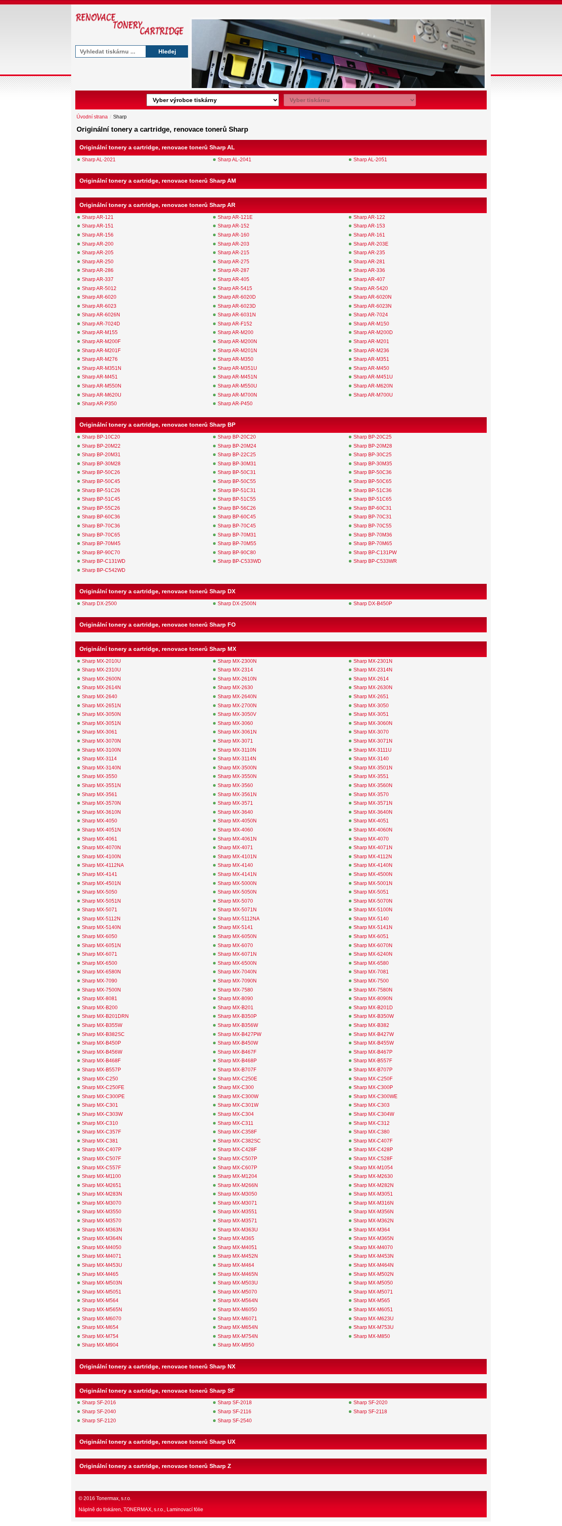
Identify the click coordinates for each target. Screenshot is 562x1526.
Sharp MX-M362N (373, 1221)
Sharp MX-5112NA (239, 919)
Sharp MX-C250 (100, 1079)
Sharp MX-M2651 (101, 1185)
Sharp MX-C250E (237, 1079)
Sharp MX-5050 (99, 892)
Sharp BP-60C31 (372, 508)
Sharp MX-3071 (235, 741)
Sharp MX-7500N (101, 990)
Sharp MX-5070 (235, 901)
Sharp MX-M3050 (237, 1194)
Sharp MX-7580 (235, 990)
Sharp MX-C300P (373, 1087)
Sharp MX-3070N (101, 741)
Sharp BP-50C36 (372, 472)
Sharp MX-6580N (101, 972)
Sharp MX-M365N (373, 1238)
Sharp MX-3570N (101, 803)
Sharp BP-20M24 (237, 446)
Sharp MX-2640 (99, 696)
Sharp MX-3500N (237, 768)
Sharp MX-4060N (372, 830)
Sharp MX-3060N (372, 723)
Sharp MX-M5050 (373, 1283)
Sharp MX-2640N (237, 696)
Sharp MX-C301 (100, 1105)
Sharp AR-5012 (99, 288)
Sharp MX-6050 (99, 936)
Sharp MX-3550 (99, 776)
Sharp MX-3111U (372, 750)
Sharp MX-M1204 (237, 1176)
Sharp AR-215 (233, 252)
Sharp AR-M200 (235, 332)
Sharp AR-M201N (237, 350)
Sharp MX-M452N (238, 1256)
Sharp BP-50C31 (237, 472)
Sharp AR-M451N (237, 377)
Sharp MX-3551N (101, 785)
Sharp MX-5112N (101, 919)
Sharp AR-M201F (101, 350)
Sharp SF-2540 (235, 1421)
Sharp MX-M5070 (237, 1292)
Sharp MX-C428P (373, 1149)
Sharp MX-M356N (373, 1212)
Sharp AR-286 (98, 270)
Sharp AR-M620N (373, 386)
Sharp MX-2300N (237, 661)
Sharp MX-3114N (237, 759)
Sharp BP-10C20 (101, 437)
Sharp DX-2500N (237, 603)
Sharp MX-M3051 (373, 1194)
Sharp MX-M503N (102, 1283)
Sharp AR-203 (233, 244)
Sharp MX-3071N (372, 741)
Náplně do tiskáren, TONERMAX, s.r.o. (121, 1509)
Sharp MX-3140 (371, 759)
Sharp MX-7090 (99, 981)
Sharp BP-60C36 (101, 517)
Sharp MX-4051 (371, 821)
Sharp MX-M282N (373, 1185)
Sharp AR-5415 (235, 288)
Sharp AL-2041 (234, 160)
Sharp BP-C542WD (103, 570)
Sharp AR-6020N (372, 297)
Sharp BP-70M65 (372, 543)
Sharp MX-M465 (100, 1274)
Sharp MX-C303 (371, 1105)
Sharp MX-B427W (373, 1034)
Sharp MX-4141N (237, 874)
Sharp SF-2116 (234, 1412)
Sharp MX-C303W (102, 1114)
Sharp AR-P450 (235, 403)
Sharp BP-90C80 (237, 552)
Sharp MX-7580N (372, 990)
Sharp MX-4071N (372, 847)
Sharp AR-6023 (99, 306)
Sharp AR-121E (235, 217)
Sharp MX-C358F (237, 1132)
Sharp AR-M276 (100, 359)
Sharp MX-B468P (237, 1061)
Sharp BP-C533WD (239, 561)
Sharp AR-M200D (373, 332)
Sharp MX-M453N (373, 1256)
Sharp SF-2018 (235, 1402)
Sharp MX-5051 (371, 892)
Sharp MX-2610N (237, 679)
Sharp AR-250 (98, 262)
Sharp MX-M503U (238, 1283)
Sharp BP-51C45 (101, 499)
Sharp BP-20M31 (101, 455)
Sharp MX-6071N (237, 954)
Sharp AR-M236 (371, 350)
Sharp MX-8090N (372, 998)
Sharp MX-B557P (101, 1070)
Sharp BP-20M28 (372, 446)
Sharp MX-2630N (372, 687)
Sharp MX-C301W (238, 1105)
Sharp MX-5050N (237, 892)
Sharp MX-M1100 (101, 1176)
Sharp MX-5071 (99, 910)
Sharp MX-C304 (236, 1114)
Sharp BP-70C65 (101, 535)
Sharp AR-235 (369, 252)
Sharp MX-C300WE (375, 1096)
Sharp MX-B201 (235, 1007)
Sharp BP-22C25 (237, 455)
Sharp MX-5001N (372, 883)
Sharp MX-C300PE (103, 1096)
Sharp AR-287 (233, 270)
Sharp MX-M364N (102, 1238)
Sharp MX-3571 (235, 803)
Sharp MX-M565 (371, 1300)
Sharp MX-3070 (371, 732)
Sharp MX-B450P (101, 1043)
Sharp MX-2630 (235, 687)
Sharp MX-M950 (236, 1345)
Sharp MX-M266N (238, 1185)
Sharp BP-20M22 (101, 446)
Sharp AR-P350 (99, 403)
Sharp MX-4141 (99, 874)
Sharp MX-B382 (371, 1025)
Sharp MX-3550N (237, 776)
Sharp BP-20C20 (237, 437)
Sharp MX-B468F (101, 1061)
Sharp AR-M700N (237, 395)
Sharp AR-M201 (371, 341)
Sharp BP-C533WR (375, 561)
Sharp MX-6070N (372, 945)
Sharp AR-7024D (101, 324)
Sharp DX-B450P (372, 603)
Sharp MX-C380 (371, 1132)
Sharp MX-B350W (373, 1016)
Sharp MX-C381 (100, 1141)
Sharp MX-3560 (235, 785)
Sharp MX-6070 (235, 945)
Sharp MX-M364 (371, 1230)
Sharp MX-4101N (237, 856)
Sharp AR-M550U (237, 386)
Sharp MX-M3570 (101, 1221)
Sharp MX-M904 (100, 1345)
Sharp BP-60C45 (237, 517)
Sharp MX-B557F (372, 1061)
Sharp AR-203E (370, 244)
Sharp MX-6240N (372, 954)
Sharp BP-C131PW (375, 552)
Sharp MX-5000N (237, 883)
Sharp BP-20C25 (372, 437)
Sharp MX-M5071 (373, 1292)
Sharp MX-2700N (237, 705)
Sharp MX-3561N (237, 794)
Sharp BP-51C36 (372, 490)
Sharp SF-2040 (99, 1412)
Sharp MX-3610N (101, 812)
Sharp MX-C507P (237, 1158)
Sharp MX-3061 (99, 732)
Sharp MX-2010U (101, 661)
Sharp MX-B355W (102, 1025)
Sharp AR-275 (233, 262)
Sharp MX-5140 (371, 919)
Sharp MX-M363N (102, 1230)
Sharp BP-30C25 (372, 455)
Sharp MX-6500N (237, 963)
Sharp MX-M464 (236, 1265)
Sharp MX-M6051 (373, 1309)
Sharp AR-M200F (101, 341)
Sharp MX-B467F (237, 1052)
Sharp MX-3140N (101, 768)
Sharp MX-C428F (237, 1149)
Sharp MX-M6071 (237, 1319)
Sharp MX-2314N (372, 670)
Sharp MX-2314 (235, 670)
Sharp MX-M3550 (101, 1212)
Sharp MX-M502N (373, 1274)
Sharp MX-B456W (102, 1052)
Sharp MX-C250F (372, 1079)
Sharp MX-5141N (372, 927)
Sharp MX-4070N (101, 847)
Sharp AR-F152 (235, 324)
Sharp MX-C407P (101, 1149)
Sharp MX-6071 (99, 954)
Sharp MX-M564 (100, 1300)
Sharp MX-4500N (372, 874)
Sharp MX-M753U (373, 1327)
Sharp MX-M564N (238, 1300)
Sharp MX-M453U (102, 1265)
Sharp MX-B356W (238, 1025)
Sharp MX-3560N (372, 785)
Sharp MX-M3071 (237, 1203)
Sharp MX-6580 (371, 963)
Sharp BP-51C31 (237, 490)
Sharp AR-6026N (101, 315)
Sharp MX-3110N (237, 750)
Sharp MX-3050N (101, 714)
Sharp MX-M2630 (373, 1176)
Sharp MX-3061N (237, 732)
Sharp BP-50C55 (237, 481)
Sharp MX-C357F (101, 1132)
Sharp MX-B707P (372, 1070)
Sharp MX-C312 (371, 1123)
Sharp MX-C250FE (103, 1087)
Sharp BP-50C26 (101, 472)
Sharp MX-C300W (238, 1096)
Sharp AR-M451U (373, 377)
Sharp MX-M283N (102, 1194)
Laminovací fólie (185, 1509)
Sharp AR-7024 (370, 315)
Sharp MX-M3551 (237, 1212)
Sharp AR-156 (98, 235)
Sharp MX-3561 (99, 794)
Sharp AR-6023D (237, 306)
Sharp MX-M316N (373, 1203)
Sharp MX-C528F (372, 1158)
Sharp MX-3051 (371, 714)
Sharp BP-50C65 (372, 481)
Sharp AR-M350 (235, 359)
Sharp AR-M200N (237, 341)
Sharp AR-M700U (373, 395)
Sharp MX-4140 (235, 865)
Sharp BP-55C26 (101, 508)
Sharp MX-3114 (99, 759)
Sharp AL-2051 (370, 160)
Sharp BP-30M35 (372, 464)
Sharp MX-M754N (238, 1336)
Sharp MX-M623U (373, 1319)
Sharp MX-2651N (101, 705)
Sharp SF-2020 (370, 1402)
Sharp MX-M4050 (101, 1247)
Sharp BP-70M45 (101, 543)
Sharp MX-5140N (101, 927)
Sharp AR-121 (98, 217)
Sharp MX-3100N (101, 750)
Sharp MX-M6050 (237, 1309)
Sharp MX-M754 (100, 1336)
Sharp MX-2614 (371, 679)
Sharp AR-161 (369, 235)
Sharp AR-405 (233, 279)
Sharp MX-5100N (372, 910)
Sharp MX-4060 (235, 830)
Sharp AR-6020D (237, 297)
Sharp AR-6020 (99, 297)
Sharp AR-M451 (100, 377)
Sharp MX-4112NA (103, 865)
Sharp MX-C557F (101, 1168)
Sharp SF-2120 (99, 1421)
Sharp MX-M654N (238, 1327)
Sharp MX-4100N (101, 856)
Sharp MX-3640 (235, 812)
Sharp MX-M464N (373, 1265)
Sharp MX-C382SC (239, 1141)
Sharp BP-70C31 (372, 517)
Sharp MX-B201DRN (105, 1016)
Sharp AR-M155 (100, 332)
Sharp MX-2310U (101, 670)
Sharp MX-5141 (235, 927)
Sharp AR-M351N (101, 368)
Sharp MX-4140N (372, 865)
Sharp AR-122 (369, 217)
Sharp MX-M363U (238, 1230)
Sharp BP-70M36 (372, 535)
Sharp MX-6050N (237, 936)
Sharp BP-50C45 (101, 481)
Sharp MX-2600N (101, 679)
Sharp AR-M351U (237, 368)
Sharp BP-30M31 (237, 464)
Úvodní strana (92, 117)
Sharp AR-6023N (372, 306)
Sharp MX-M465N (238, 1274)
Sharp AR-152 (233, 226)
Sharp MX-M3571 (237, 1221)
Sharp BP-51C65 (372, 499)
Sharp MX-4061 (99, 839)
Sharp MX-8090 (235, 998)
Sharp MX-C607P (237, 1168)
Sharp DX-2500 (99, 603)
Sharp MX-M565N (102, 1309)
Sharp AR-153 (369, 226)
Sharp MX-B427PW (239, 1034)
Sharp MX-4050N (237, 821)
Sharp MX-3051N (101, 723)
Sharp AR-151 (98, 226)
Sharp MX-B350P (237, 1016)
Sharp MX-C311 (235, 1123)
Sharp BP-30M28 (101, 464)
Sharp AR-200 (98, 244)
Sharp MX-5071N (237, 910)
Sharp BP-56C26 (237, 508)
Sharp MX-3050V (237, 714)
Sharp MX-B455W (373, 1043)
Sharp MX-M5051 (101, 1292)
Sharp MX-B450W (238, 1043)
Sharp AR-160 (233, 235)
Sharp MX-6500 (99, 963)
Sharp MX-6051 (371, 936)
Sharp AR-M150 (371, 324)
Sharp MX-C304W (373, 1114)
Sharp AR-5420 (370, 288)
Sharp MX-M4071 (101, 1256)
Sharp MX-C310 (100, 1123)
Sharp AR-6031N (237, 315)
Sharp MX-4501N (101, 883)
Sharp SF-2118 (370, 1412)
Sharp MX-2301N (372, 661)
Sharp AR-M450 (371, 368)
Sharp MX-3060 (235, 723)
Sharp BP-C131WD (103, 561)
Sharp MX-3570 (371, 794)
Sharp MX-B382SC (103, 1034)
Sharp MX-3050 (371, 705)
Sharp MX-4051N (101, 830)
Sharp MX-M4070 (373, 1247)
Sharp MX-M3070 (101, 1203)
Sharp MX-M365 (236, 1238)
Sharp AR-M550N (101, 386)
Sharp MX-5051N (101, 901)
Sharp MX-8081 (99, 998)
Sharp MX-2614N (101, 687)
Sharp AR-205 (98, 252)
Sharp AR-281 (369, 262)
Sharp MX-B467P (372, 1052)
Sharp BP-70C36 (101, 526)
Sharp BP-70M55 (237, 543)
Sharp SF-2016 (99, 1402)
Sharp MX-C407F (372, 1141)
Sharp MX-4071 (235, 847)
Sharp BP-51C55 (237, 499)
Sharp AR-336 (369, 270)
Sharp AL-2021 (99, 160)
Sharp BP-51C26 (101, 490)
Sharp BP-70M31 (237, 535)
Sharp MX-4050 (99, 821)
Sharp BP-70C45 (237, 526)
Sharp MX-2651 (371, 696)
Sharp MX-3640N (372, 812)
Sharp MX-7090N (237, 981)
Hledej (167, 51)
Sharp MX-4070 (371, 839)
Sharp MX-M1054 (373, 1168)
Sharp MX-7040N (237, 972)
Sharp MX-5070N (372, 901)
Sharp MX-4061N (237, 839)
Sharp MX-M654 (100, 1327)
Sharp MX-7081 (371, 972)
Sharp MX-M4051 (237, 1247)
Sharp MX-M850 (371, 1336)
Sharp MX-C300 (236, 1087)
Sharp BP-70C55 (372, 526)
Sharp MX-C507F (101, 1158)
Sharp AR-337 (98, 279)
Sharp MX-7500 (371, 981)
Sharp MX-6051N (101, 945)
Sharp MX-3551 (371, 776)
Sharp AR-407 (369, 279)
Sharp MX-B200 (100, 1007)
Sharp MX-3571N (372, 803)
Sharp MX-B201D (373, 1007)
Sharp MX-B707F (237, 1070)
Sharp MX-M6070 (101, 1319)
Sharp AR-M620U (101, 395)
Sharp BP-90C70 (101, 552)
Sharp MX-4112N (372, 856)
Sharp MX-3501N (372, 768)
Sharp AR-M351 (371, 359)
